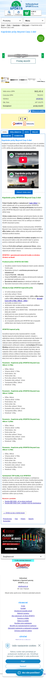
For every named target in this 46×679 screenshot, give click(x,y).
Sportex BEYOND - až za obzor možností (18, 501)
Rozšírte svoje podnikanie (23, 623)
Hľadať (9, 14)
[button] (41, 670)
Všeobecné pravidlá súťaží (23, 611)
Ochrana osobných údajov (23, 631)
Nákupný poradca (23, 613)
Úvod (3, 25)
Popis (5, 132)
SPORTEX (39, 99)
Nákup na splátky (23, 621)
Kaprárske (16, 25)
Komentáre (18, 136)
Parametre (7, 136)
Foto (27, 132)
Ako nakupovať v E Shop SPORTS (23, 616)
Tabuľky (31, 519)
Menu (27, 21)
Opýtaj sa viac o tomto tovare (14, 512)
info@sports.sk (23, 586)
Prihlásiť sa (18, 14)
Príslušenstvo (15, 132)
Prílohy (35, 132)
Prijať (23, 661)
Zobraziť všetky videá (24, 192)
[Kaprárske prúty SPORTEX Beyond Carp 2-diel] (23, 56)
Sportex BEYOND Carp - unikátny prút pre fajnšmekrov (23, 503)
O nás (23, 606)
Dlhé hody (25, 25)
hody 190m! (33, 203)
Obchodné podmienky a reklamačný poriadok (23, 628)
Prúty (8, 25)
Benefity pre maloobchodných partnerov (23, 626)
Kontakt (23, 608)
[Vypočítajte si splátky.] (23, 126)
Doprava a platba (23, 618)
